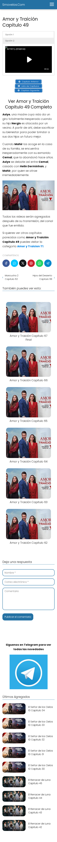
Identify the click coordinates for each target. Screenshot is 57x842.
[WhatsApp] (39, 263)
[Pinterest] (31, 263)
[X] (22, 263)
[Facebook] (6, 263)
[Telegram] (48, 263)
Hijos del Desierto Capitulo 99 (42, 277)
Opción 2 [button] (9, 40)
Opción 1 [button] (9, 34)
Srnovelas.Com (13, 4)
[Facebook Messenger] (14, 263)
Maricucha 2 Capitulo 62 (11, 277)
